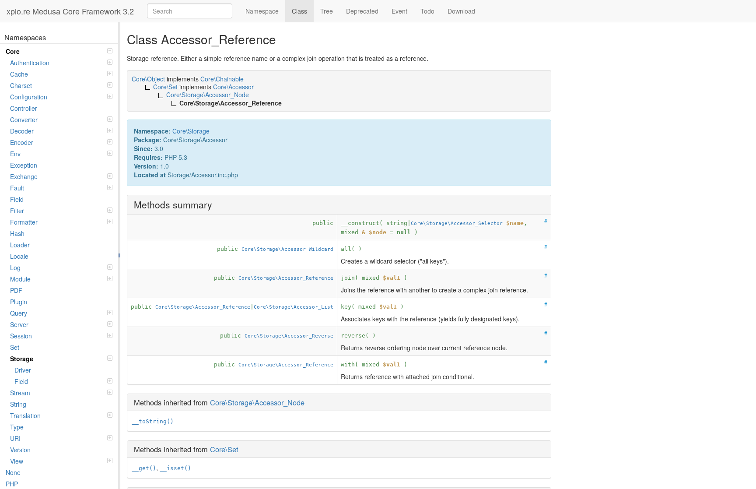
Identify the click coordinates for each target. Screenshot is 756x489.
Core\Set (224, 449)
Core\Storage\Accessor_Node (257, 402)
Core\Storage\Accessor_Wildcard (287, 249)
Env (15, 153)
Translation (25, 415)
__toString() (153, 421)
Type (17, 426)
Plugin (18, 301)
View (16, 461)
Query (18, 313)
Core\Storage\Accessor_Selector (457, 223)
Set (14, 347)
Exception (23, 165)
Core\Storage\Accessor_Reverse (289, 336)
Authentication (29, 62)
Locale (19, 256)
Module (20, 278)
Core (13, 51)
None (13, 472)
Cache (19, 74)
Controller (23, 108)
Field (17, 199)
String (18, 404)
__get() (144, 468)
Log (15, 267)
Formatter (24, 222)
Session (21, 335)
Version (20, 449)
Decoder (22, 131)
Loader (20, 244)
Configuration (28, 96)
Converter (24, 119)
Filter (17, 210)
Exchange (24, 176)
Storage (21, 358)
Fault (17, 187)
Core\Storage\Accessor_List (293, 307)
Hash (17, 233)
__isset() (175, 468)
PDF (16, 290)
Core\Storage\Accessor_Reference (285, 278)
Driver (22, 370)
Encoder (21, 142)
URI (15, 438)
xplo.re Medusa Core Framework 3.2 (70, 11)
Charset (21, 85)
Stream (20, 392)
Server (19, 324)
